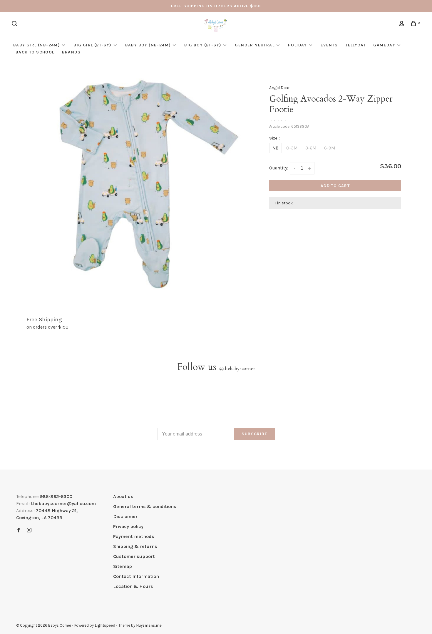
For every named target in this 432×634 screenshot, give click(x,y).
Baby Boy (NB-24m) (148, 45)
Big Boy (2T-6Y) (202, 45)
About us (123, 496)
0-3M (292, 148)
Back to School (35, 52)
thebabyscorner (237, 368)
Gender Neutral (254, 45)
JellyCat (355, 45)
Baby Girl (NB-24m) (36, 45)
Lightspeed (105, 625)
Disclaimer (125, 516)
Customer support (134, 556)
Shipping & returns (135, 546)
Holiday (297, 45)
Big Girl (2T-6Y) (92, 45)
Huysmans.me (149, 625)
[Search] (15, 24)
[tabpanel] (142, 183)
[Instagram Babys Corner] (29, 530)
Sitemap (122, 566)
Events (329, 45)
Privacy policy (128, 526)
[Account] (402, 24)
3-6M (311, 148)
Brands (71, 52)
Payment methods (133, 536)
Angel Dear (279, 87)
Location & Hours (133, 586)
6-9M (329, 148)
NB (275, 148)
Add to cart (335, 185)
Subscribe (254, 433)
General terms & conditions (144, 506)
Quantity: (278, 168)
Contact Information (136, 576)
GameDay (384, 45)
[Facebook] (18, 530)
